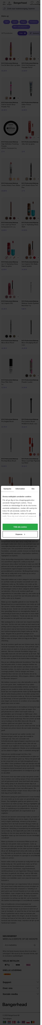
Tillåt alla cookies (20, 527)
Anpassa (18, 534)
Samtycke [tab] (7, 489)
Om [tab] (33, 489)
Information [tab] (20, 489)
